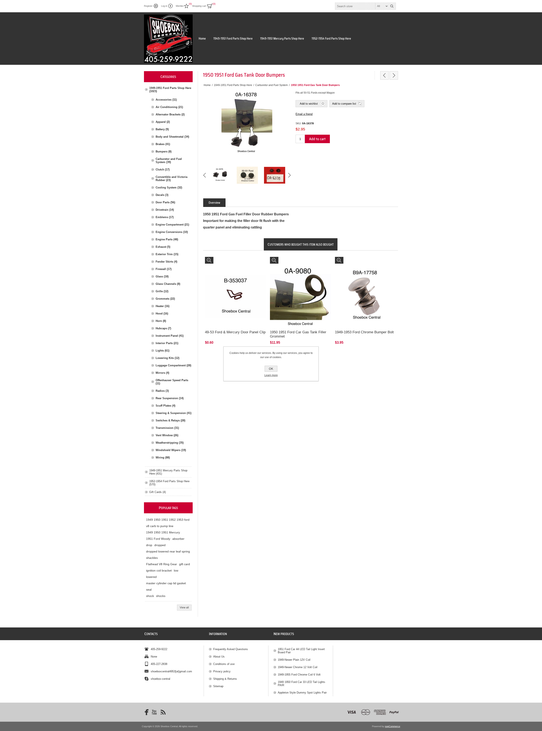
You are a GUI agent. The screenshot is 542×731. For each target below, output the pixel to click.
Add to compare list (344, 103)
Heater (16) (162, 306)
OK (271, 368)
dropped (160, 545)
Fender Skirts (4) (166, 261)
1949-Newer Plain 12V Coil (294, 659)
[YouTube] (154, 712)
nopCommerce (392, 726)
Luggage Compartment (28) (173, 365)
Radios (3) (162, 390)
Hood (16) (162, 313)
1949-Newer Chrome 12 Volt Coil (297, 667)
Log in (164, 6)
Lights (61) (162, 350)
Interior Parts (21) (167, 343)
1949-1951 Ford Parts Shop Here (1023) (170, 89)
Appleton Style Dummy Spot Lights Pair (302, 692)
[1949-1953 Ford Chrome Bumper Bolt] (365, 287)
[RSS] (163, 712)
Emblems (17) (165, 217)
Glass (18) (162, 276)
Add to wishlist (309, 103)
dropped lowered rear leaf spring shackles (168, 554)
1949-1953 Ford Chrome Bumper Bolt (364, 332)
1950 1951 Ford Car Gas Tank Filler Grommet (298, 334)
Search (392, 6)
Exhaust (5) (163, 246)
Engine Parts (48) (167, 239)
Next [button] (289, 175)
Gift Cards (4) (157, 492)
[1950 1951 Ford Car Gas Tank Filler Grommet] (300, 287)
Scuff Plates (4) (165, 405)
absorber (178, 538)
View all (184, 607)
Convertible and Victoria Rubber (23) (171, 178)
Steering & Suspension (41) (173, 413)
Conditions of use (224, 664)
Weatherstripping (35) (170, 442)
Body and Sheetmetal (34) (172, 136)
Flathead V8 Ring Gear (161, 564)
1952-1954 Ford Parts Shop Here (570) (169, 483)
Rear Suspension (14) (170, 398)
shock (150, 596)
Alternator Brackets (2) (170, 114)
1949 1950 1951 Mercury (163, 532)
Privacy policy (222, 671)
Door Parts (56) (165, 202)
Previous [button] (204, 175)
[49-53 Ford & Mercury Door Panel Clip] (235, 287)
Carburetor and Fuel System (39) (169, 160)
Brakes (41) (163, 144)
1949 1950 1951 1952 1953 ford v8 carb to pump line (167, 523)
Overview (214, 202)
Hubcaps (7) (163, 328)
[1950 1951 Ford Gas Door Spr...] (394, 75)
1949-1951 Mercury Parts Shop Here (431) (168, 472)
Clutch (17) (163, 169)
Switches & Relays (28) (170, 420)
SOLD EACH (214, 260)
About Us (219, 656)
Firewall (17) (163, 269)
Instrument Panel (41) (170, 335)
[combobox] (361, 6)
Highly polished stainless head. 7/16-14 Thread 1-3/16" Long (364, 262)
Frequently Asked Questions (230, 649)
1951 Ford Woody (158, 538)
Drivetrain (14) (165, 209)
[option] (220, 175)
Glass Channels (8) (168, 283)
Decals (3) (162, 195)
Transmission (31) (167, 427)
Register (148, 6)
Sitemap (218, 686)
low (176, 570)
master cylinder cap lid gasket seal (166, 586)
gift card (184, 564)
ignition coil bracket (159, 570)
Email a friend (304, 114)
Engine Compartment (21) (172, 224)
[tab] (214, 202)
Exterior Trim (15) (167, 254)
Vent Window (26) (167, 435)
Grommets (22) (165, 298)
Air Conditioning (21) (169, 107)
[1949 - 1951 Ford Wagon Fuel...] (384, 75)
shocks (160, 596)
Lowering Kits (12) (167, 358)
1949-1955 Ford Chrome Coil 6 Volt (299, 674)
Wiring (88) (163, 457)
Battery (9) (162, 129)
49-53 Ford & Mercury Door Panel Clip (235, 332)
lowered (151, 577)
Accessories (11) (166, 99)
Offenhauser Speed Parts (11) (172, 382)
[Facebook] (145, 712)
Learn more (271, 375)
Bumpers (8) (163, 151)
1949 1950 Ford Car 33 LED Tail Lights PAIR (301, 683)
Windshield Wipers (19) (171, 450)
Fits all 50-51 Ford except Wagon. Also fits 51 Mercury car (298, 262)
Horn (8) (161, 321)
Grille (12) (162, 291)
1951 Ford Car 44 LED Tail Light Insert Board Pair (301, 651)
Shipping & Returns (225, 678)
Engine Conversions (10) (172, 232)
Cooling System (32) (169, 187)
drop (149, 545)
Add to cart (317, 139)
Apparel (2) (163, 121)
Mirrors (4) (162, 372)
